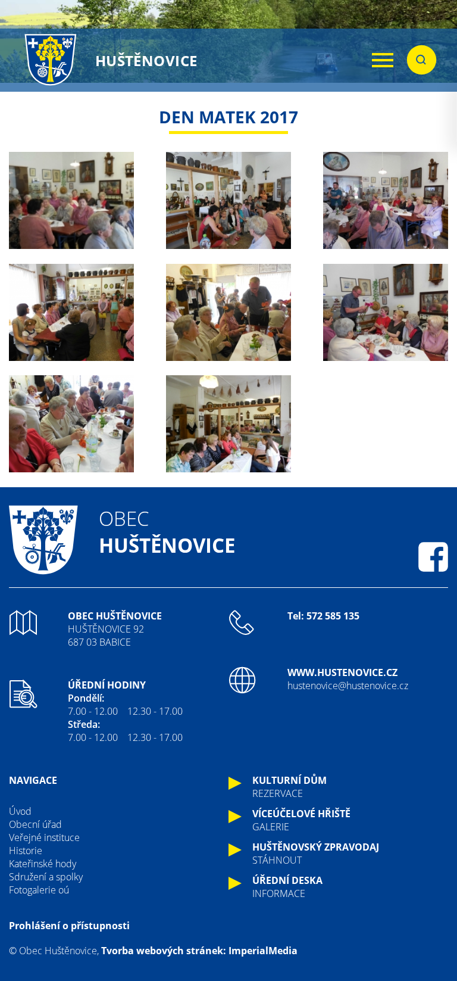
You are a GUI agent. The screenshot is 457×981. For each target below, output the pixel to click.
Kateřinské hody (42, 863)
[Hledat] (421, 60)
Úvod (20, 811)
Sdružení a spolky (46, 876)
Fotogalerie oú (39, 889)
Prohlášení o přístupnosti (69, 925)
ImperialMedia (263, 950)
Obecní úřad (35, 824)
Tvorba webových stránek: (163, 950)
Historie (25, 850)
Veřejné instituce (44, 837)
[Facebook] (433, 557)
